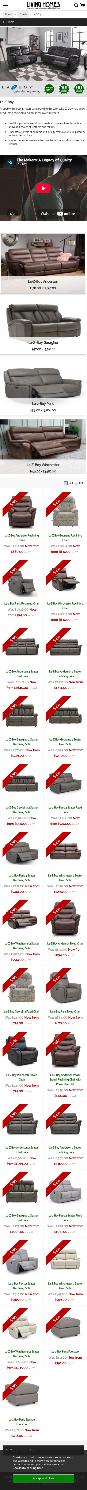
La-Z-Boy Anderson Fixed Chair (65, 943)
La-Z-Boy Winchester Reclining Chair (65, 606)
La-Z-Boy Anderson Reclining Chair (22, 538)
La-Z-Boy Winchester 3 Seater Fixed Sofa (65, 878)
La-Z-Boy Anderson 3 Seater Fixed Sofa (22, 674)
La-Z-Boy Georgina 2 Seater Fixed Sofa (22, 1218)
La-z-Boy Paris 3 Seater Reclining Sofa (22, 878)
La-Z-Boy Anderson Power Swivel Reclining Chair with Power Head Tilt (65, 1080)
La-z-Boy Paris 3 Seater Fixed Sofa (65, 810)
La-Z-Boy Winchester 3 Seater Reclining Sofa (22, 946)
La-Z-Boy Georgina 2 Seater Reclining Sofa (22, 742)
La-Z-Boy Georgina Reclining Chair (65, 538)
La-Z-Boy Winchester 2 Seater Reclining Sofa (22, 1354)
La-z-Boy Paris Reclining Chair (21, 603)
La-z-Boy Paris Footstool (65, 1351)
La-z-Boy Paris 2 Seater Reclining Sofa (21, 1286)
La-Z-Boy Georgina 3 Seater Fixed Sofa (65, 742)
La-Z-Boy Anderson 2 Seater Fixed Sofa (21, 1150)
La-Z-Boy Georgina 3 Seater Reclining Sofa (22, 810)
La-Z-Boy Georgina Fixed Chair (21, 1011)
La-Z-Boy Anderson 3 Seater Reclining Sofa (65, 674)
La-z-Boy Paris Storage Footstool (22, 1422)
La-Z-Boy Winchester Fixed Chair (21, 1077)
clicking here (35, 1468)
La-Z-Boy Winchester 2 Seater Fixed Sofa (65, 1286)
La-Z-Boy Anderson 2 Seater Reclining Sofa (65, 1150)
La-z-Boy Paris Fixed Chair (65, 1011)
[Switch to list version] (77, 483)
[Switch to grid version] (66, 483)
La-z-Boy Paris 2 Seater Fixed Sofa (65, 1218)
